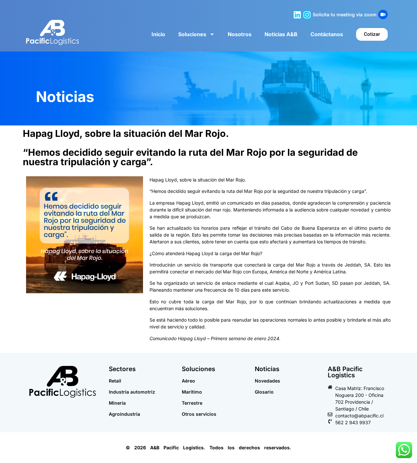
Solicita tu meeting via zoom (345, 14)
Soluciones (192, 34)
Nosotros (240, 34)
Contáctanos (326, 34)
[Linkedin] (297, 15)
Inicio (158, 34)
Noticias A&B (281, 34)
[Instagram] (307, 15)
